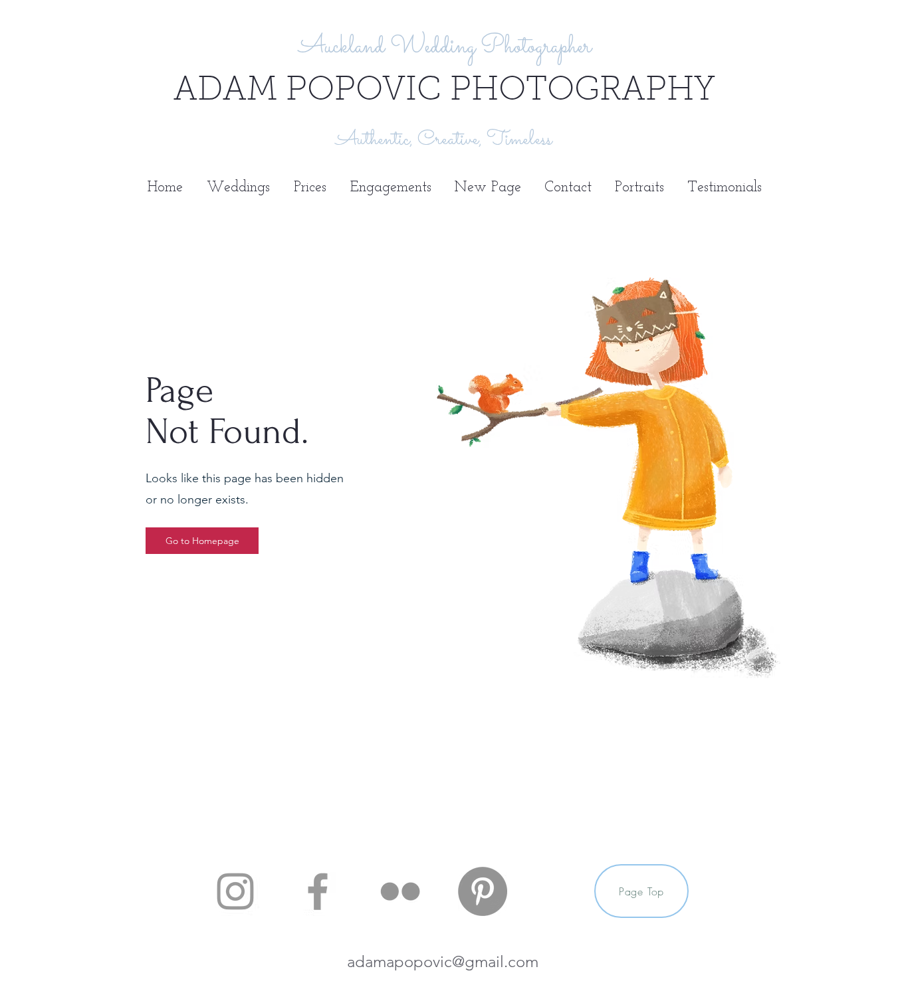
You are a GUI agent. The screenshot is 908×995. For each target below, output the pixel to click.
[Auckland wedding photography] (482, 891)
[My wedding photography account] (317, 891)
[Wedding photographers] (235, 891)
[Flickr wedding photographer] (400, 891)
